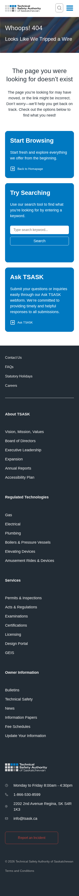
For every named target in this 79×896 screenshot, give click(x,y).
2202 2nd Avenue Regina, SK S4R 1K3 (42, 807)
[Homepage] (23, 8)
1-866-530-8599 (26, 794)
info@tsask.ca (25, 818)
